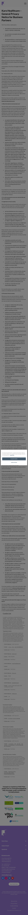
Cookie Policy (12, 455)
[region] (14, 457)
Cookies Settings (14, 462)
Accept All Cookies (14, 458)
